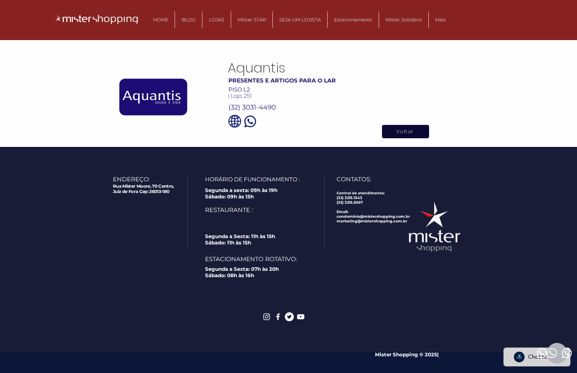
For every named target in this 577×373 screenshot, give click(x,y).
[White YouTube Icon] (300, 316)
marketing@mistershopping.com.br (372, 221)
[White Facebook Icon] (277, 316)
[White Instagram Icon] (266, 316)
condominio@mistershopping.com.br (373, 216)
